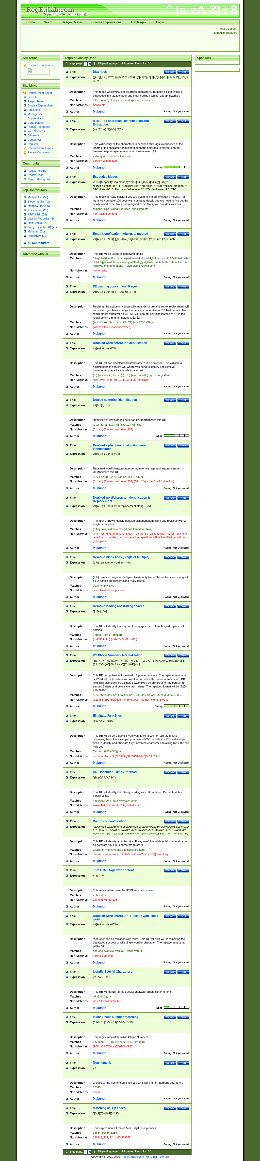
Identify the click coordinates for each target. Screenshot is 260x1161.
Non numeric (102, 1062)
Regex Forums (37, 170)
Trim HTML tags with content (113, 870)
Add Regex (139, 22)
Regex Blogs (35, 174)
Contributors (35, 122)
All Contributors (38, 242)
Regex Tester (73, 22)
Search (49, 22)
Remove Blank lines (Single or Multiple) (121, 557)
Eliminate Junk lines (107, 715)
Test (183, 71)
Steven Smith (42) (39, 201)
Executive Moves (105, 176)
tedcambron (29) (38, 210)
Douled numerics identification (115, 400)
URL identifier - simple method (115, 772)
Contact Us (35, 139)
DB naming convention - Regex (115, 286)
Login (160, 22)
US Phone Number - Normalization (117, 655)
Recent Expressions (40, 65)
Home (30, 22)
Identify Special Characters (112, 971)
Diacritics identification (109, 821)
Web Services (36, 131)
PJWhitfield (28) (37, 214)
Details (170, 71)
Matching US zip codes (109, 1108)
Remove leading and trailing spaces (118, 606)
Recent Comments (39, 152)
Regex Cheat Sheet (40, 92)
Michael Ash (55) (38, 197)
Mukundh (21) (36, 231)
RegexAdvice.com (132, 1156)
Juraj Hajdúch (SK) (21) (42, 227)
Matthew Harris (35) (40, 205)
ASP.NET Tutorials (157, 1156)
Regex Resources (39, 126)
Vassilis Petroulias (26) (42, 218)
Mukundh (99, 111)
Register (33, 144)
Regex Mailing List (39, 179)
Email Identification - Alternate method (120, 233)
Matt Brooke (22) (38, 222)
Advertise (33, 135)
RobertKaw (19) (37, 235)
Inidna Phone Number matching (115, 1017)
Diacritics (100, 72)
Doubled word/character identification (120, 343)
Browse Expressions (106, 22)
